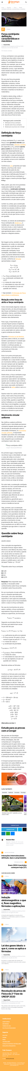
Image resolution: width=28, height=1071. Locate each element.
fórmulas (18, 259)
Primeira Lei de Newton (16, 336)
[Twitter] (10, 1068)
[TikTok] (19, 1068)
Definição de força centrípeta (13, 122)
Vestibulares (6, 1041)
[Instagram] (12, 1068)
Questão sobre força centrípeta (13, 124)
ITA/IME (4, 1037)
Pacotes (5, 1035)
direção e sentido (20, 145)
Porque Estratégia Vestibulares (12, 1043)
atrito (13, 387)
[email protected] (10, 1058)
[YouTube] (15, 1068)
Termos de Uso (7, 1026)
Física (15, 7)
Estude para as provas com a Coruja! (14, 127)
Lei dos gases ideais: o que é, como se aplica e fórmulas (13, 948)
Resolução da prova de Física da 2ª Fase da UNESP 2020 (13, 993)
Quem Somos (6, 1021)
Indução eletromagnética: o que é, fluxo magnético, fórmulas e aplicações (13, 901)
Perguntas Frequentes (9, 1045)
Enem (4, 1039)
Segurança (6, 1023)
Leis (11, 166)
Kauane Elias (7, 44)
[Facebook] (8, 1068)
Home (2, 7)
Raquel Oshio (7, 1000)
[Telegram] (17, 1068)
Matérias (9, 7)
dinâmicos (18, 223)
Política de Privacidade (9, 1028)
